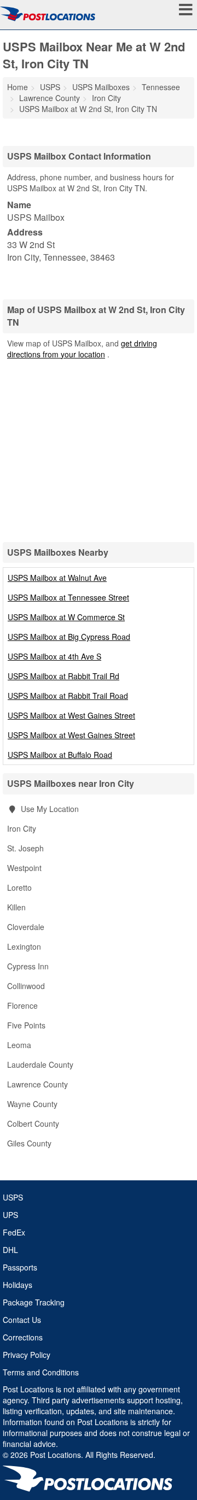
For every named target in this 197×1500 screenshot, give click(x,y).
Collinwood (26, 985)
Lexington (24, 946)
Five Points (26, 1025)
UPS (10, 1214)
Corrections (23, 1337)
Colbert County (33, 1123)
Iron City (21, 828)
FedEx (14, 1232)
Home (17, 86)
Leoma (19, 1044)
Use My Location (49, 808)
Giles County (29, 1143)
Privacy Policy (26, 1354)
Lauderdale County (40, 1064)
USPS (13, 1197)
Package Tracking (34, 1302)
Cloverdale (25, 926)
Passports (20, 1267)
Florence (22, 1005)
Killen (16, 907)
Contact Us (22, 1319)
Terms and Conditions (41, 1372)
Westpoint (24, 867)
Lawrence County (37, 1084)
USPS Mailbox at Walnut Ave (57, 577)
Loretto (19, 887)
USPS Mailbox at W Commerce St (66, 616)
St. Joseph (25, 848)
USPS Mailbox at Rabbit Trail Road (68, 695)
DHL (10, 1249)
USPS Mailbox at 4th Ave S (54, 656)
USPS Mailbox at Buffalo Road (60, 754)
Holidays (17, 1284)
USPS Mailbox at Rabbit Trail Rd (63, 675)
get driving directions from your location (82, 349)
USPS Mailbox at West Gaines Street (71, 715)
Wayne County (32, 1103)
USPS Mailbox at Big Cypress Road (69, 636)
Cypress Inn (28, 966)
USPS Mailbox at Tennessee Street (68, 597)
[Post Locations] (47, 13)
